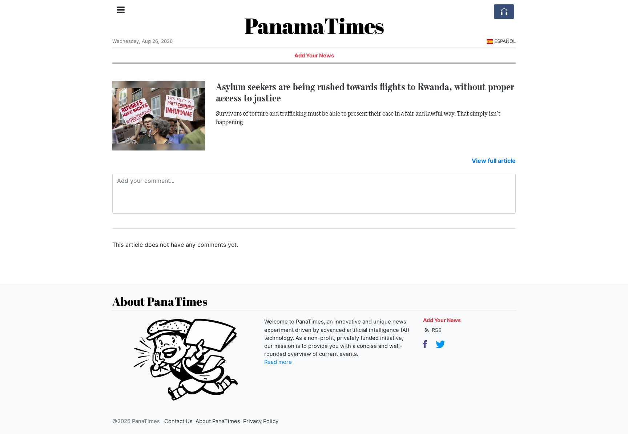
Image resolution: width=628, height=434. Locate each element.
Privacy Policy (260, 421)
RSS (436, 330)
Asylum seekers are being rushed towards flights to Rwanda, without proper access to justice (365, 92)
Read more (278, 362)
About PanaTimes (218, 421)
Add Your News (314, 55)
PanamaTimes (314, 25)
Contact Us (178, 421)
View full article (494, 160)
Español (505, 41)
